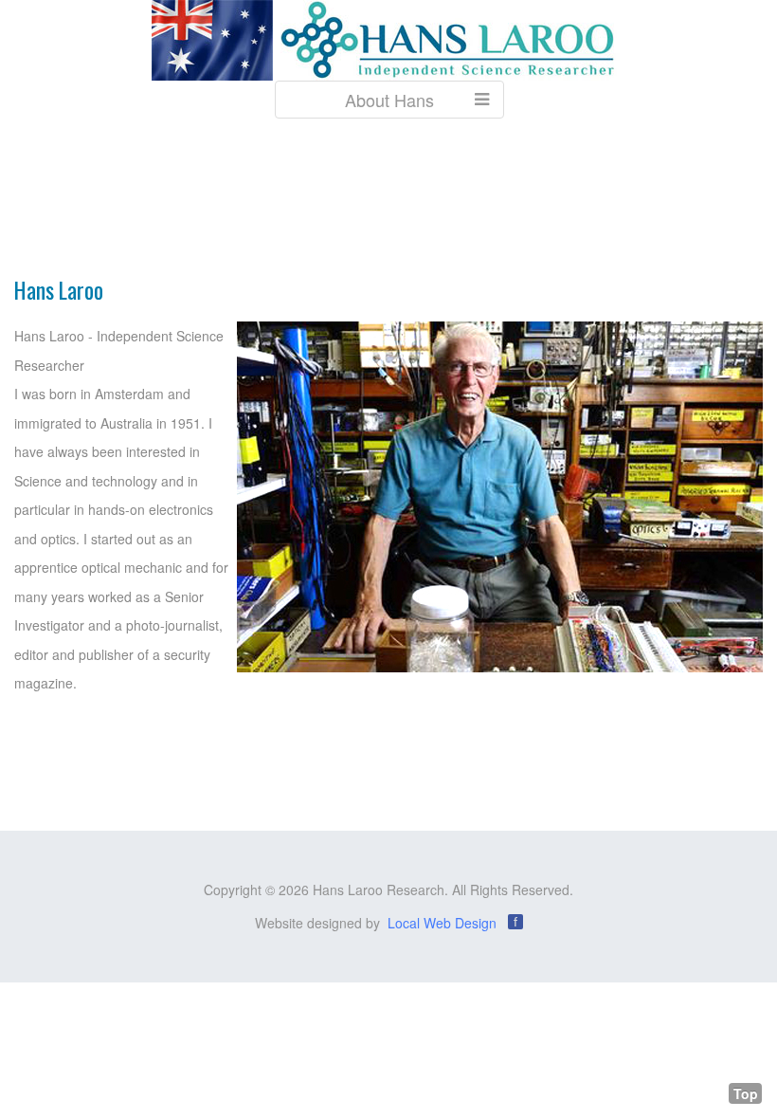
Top (745, 1093)
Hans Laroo (58, 289)
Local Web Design (442, 922)
